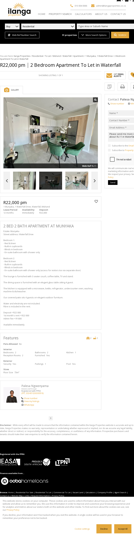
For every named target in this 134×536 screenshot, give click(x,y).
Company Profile (104, 492)
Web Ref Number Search (24, 35)
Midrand (57, 55)
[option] (77, 181)
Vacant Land (78, 492)
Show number (31, 398)
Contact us (4, 495)
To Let (48, 55)
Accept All (122, 528)
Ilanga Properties (22, 55)
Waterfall (67, 55)
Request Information (40, 495)
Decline (104, 528)
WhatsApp (29, 404)
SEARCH (122, 35)
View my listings (31, 401)
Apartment (78, 55)
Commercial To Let (62, 492)
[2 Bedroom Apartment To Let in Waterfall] (50, 132)
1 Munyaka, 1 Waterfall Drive (99, 55)
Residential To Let (43, 492)
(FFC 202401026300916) (32, 393)
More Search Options (96, 35)
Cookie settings (82, 528)
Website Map (17, 495)
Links (27, 495)
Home (11, 492)
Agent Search (120, 492)
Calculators (90, 492)
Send (112, 182)
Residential (37, 55)
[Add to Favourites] (96, 201)
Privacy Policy (58, 495)
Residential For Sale (24, 492)
